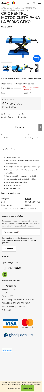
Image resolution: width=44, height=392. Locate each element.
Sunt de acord (27, 388)
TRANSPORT (7, 296)
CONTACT (6, 310)
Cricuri (28, 198)
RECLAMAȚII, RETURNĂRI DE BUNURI (18, 299)
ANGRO (5, 293)
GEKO (9, 27)
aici (19, 388)
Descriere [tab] (21, 127)
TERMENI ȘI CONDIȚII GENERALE (16, 303)
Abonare (9, 248)
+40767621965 (14, 268)
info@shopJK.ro (14, 263)
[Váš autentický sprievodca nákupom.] (7, 350)
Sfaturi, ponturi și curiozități (13, 306)
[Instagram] (4, 274)
